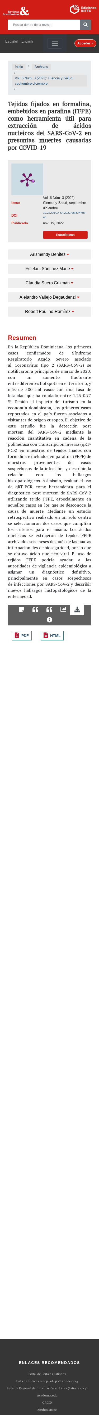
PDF (25, 636)
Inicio (19, 67)
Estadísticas (65, 235)
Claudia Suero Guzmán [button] (48, 283)
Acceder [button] (84, 43)
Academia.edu (47, 1395)
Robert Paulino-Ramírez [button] (48, 311)
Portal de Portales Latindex (47, 1374)
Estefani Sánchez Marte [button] (48, 268)
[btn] (85, 25)
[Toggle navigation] (55, 43)
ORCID (47, 1402)
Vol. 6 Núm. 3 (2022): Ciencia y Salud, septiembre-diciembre (44, 80)
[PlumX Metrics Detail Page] (27, 179)
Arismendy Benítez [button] (48, 254)
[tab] (21, 610)
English (27, 41)
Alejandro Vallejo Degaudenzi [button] (48, 297)
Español (11, 41)
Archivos (41, 67)
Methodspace (47, 1409)
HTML (55, 636)
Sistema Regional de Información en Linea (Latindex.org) (47, 1388)
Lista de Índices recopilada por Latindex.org (47, 1381)
